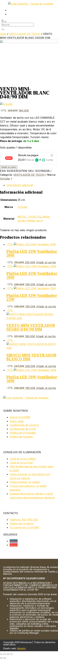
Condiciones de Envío (23, 428)
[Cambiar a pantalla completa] (4, 654)
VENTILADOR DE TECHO (24, 33)
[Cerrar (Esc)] (11, 654)
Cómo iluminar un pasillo (25, 482)
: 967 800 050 (24, 519)
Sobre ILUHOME (20, 417)
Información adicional (19, 185)
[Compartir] (8, 654)
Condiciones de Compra (24, 425)
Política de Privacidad (23, 432)
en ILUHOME (24, 527)
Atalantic (21, 648)
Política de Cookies (21, 436)
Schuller (5, 178)
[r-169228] (29, 42)
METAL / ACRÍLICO (29, 216)
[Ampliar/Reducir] (1, 654)
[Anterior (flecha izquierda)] (1, 658)
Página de (22, 523)
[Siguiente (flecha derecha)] (4, 658)
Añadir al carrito (8, 167)
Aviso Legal (17, 421)
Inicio (3, 33)
